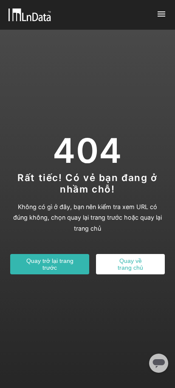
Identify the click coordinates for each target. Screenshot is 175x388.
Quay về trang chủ (130, 264)
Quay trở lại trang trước (49, 264)
